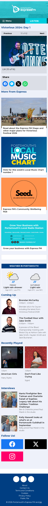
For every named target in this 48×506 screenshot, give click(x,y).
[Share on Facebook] (5, 84)
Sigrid (27, 380)
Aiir (40, 502)
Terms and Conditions (24, 490)
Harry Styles (6, 378)
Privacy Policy (25, 496)
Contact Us (24, 488)
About (24, 485)
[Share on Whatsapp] (25, 84)
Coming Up (8, 294)
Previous (6, 33)
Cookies (24, 493)
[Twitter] (24, 479)
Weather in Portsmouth (24, 266)
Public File (24, 498)
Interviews (8, 388)
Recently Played (11, 342)
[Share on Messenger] (12, 84)
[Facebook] (16, 479)
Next (40, 33)
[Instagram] (31, 479)
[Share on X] (18, 84)
